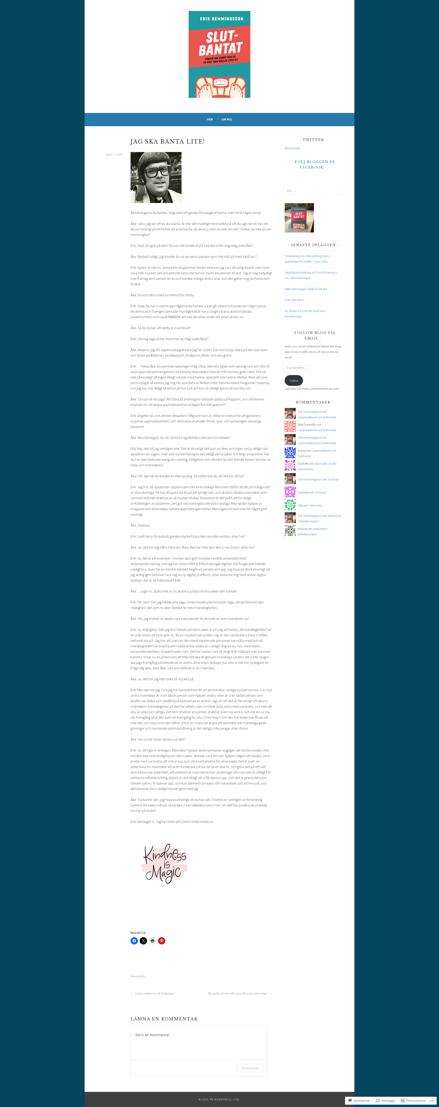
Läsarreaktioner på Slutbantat (154, 993)
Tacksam (333, 479)
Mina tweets (292, 148)
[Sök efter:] (313, 191)
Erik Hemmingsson (310, 412)
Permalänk (138, 976)
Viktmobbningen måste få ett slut (306, 289)
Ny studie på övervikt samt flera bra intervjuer (238, 993)
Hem (210, 119)
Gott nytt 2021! (294, 300)
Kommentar (250, 1068)
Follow (293, 381)
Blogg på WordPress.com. (220, 1099)
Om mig (227, 119)
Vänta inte (315, 505)
